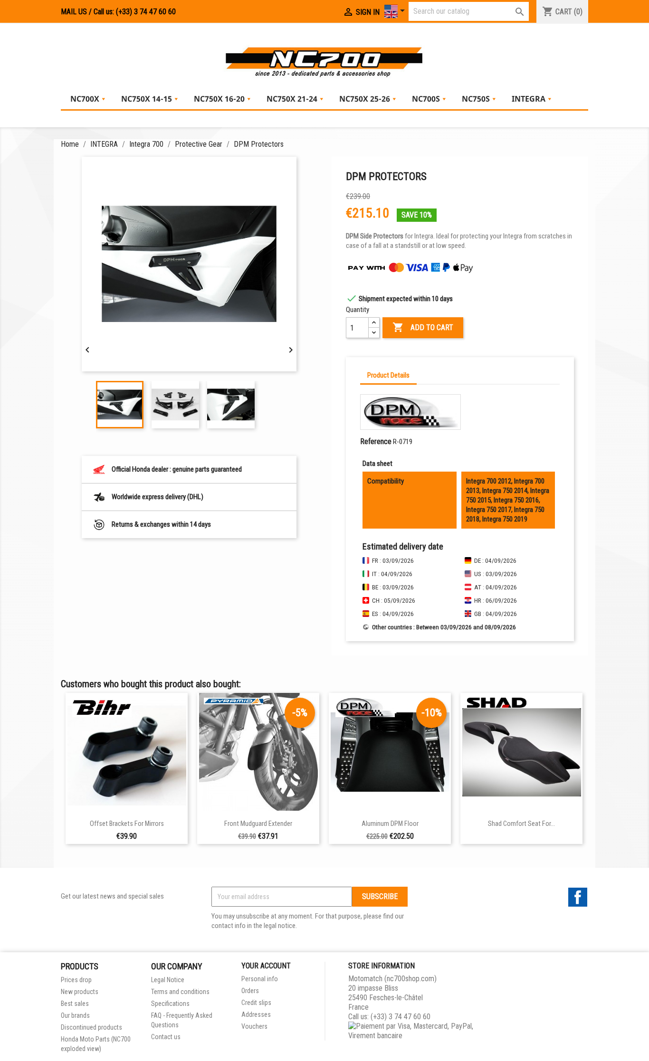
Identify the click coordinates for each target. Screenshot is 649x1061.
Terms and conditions (180, 991)
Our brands (75, 1015)
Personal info (259, 979)
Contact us (166, 1037)
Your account (266, 965)
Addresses (256, 1014)
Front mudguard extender (258, 824)
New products (79, 991)
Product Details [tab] (388, 375)
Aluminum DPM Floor (390, 824)
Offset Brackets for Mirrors (127, 824)
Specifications (170, 1003)
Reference (375, 441)
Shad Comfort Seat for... (521, 824)
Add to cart (422, 327)
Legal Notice (167, 980)
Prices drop (76, 980)
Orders (250, 991)
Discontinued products (91, 1027)
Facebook (577, 897)
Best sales (75, 1003)
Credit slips (256, 1002)
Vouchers (254, 1026)
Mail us (74, 11)
